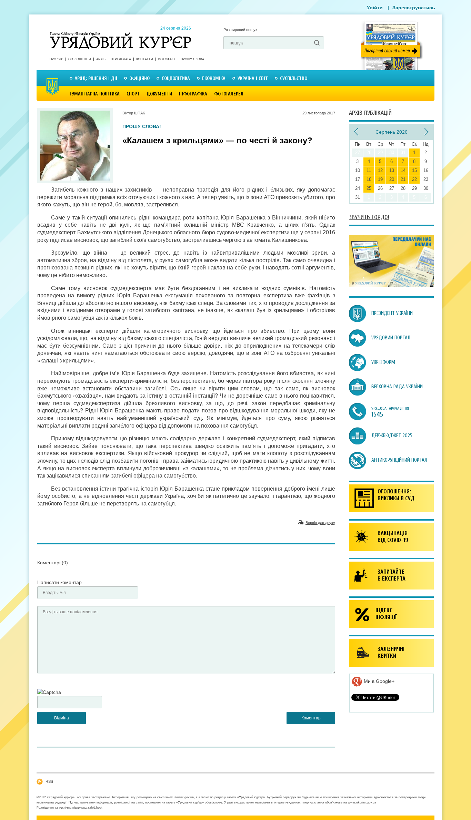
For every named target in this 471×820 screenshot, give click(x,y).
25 (369, 188)
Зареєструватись (413, 7)
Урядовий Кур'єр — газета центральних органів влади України (120, 34)
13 (391, 170)
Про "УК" (56, 59)
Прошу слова (192, 59)
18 (369, 179)
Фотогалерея (228, 94)
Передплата (121, 59)
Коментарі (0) (52, 562)
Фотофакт (167, 59)
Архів (101, 59)
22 (414, 179)
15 (414, 170)
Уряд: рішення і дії (96, 78)
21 (403, 179)
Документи (159, 94)
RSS (49, 781)
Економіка (214, 78)
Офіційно (139, 78)
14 (403, 170)
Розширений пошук (240, 30)
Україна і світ (253, 78)
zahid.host (95, 807)
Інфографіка (193, 94)
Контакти (144, 59)
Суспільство (293, 78)
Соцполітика (176, 78)
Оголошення (79, 59)
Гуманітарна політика (95, 94)
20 (391, 179)
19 (380, 179)
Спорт (133, 94)
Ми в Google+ (378, 681)
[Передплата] (391, 285)
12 (380, 170)
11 (369, 170)
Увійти (375, 7)
